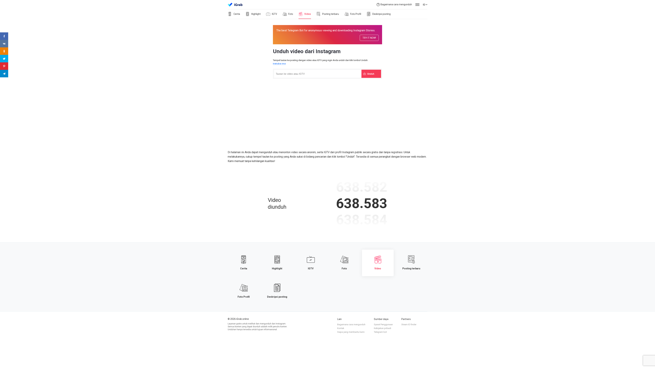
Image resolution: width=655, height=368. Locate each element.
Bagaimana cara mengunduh (396, 4)
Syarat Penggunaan (383, 324)
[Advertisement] (327, 105)
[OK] (4, 51)
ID (424, 4)
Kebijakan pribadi (382, 328)
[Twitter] (4, 58)
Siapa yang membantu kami (351, 332)
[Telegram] (4, 73)
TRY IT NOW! (369, 37)
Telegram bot (380, 332)
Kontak (340, 328)
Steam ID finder (408, 324)
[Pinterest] (4, 66)
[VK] (4, 43)
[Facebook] (4, 36)
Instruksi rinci (279, 63)
